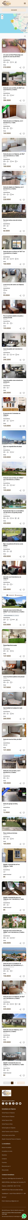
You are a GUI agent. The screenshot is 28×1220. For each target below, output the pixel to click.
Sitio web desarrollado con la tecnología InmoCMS (13, 1216)
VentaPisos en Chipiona (8, 1112)
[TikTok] (13, 1103)
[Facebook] (3, 1103)
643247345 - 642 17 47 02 (13, 1186)
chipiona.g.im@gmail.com (12, 1201)
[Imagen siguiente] (23, 45)
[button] (25, 36)
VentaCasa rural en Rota (8, 1135)
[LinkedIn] (17, 1103)
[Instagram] (6, 1103)
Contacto (4, 1158)
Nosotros (4, 1155)
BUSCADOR (14, 10)
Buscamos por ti (6, 1166)
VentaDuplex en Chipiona (8, 1128)
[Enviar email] (20, 1103)
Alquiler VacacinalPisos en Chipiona (11, 1139)
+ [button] (2, 16)
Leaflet (26, 32)
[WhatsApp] (10, 1103)
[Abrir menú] (24, 3)
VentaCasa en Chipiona (8, 1116)
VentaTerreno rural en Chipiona (10, 1131)
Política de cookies (6, 1212)
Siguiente (21, 1082)
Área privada (5, 1170)
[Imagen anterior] (4, 45)
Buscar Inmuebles (6, 1147)
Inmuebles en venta (7, 1151)
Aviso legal (4, 1214)
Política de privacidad (16, 1212)
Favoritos (4, 1162)
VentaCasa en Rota (7, 1120)
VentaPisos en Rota (7, 1124)
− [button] (2, 18)
